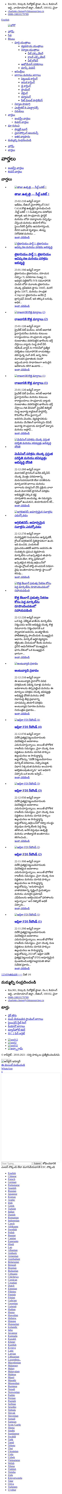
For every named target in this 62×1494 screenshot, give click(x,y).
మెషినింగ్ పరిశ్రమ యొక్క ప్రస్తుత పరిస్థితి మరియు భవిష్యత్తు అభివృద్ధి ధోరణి (34, 458)
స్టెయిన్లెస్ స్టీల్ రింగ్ (17, 1022)
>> (21, 974)
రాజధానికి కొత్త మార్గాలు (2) (31, 319)
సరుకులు (19, 111)
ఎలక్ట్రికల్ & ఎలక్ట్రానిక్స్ (27, 107)
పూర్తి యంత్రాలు (23, 42)
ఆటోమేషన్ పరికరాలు (32, 64)
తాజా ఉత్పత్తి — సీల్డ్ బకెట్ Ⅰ (32, 194)
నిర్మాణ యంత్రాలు (30, 49)
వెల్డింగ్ (24, 93)
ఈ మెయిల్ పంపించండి (13, 1065)
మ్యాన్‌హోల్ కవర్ (16, 1029)
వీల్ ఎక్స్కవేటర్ (35, 53)
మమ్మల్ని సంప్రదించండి (19, 140)
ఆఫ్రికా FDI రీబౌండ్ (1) (28, 921)
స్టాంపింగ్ (25, 89)
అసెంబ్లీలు (20, 71)
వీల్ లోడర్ (33, 60)
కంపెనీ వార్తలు (22, 122)
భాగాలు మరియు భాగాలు (28, 75)
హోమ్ (11, 31)
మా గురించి (14, 125)
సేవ (10, 35)
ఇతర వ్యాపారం (22, 136)
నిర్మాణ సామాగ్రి (22, 104)
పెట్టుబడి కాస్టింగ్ (29, 78)
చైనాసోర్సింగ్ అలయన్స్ (26, 132)
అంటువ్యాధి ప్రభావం (27, 670)
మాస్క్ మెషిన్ (28, 67)
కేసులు (11, 38)
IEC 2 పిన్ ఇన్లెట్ (16, 1033)
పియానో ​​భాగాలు (16, 1026)
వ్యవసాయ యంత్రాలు (32, 46)
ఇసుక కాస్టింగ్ (28, 82)
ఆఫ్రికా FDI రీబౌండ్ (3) (28, 790)
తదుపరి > (14, 974)
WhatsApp (7, 1068)
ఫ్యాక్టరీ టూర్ (21, 129)
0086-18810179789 (18, 14)
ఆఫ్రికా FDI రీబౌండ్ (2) (28, 854)
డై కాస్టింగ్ (26, 85)
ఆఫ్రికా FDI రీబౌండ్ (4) (28, 727)
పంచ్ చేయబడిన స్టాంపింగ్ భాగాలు (25, 1019)
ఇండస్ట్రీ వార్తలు (22, 118)
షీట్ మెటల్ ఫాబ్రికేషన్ (32, 100)
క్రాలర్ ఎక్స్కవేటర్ (36, 57)
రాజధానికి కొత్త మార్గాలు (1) (31, 383)
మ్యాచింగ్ (26, 96)
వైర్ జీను (12, 1015)
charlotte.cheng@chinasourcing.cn (26, 11)
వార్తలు (11, 114)
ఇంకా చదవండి (22, 237)
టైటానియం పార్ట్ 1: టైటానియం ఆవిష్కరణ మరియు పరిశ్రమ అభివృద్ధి (33, 258)
